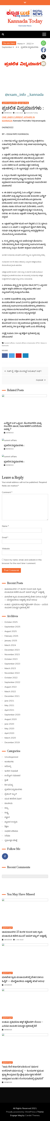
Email (5, 537)
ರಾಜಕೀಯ (8, 803)
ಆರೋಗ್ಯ (7, 766)
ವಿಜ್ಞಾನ (7, 817)
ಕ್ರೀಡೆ (6, 780)
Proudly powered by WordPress (21, 1111)
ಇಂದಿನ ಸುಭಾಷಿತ (11, 770)
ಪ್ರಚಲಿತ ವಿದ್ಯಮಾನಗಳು (9, 103)
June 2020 (9, 724)
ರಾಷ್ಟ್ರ (6, 812)
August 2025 (10, 631)
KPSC (38, 343)
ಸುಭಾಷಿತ (39, 380)
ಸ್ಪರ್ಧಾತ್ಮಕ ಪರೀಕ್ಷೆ (23, 103)
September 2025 (12, 626)
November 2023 (12, 654)
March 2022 (10, 691)
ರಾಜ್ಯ (6, 808)
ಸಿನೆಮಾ (7, 835)
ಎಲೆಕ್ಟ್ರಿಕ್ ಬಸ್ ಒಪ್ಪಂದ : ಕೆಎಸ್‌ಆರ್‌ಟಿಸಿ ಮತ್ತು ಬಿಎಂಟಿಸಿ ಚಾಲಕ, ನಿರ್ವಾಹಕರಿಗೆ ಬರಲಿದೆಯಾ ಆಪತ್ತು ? (23, 426)
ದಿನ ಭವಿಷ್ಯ (8, 784)
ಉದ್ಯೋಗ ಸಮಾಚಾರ (12, 775)
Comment (7, 492)
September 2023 (12, 663)
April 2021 (9, 710)
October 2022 (11, 677)
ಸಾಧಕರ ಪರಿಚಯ (11, 831)
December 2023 (12, 649)
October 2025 (11, 622)
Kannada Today (25, 21)
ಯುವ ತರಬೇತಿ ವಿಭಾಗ (13, 798)
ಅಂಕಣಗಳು (9, 761)
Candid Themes (32, 1115)
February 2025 (11, 636)
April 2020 (9, 733)
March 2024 (10, 645)
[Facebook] (5, 856)
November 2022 (12, 673)
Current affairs (9, 343)
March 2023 (10, 668)
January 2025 (10, 640)
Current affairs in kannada (25, 343)
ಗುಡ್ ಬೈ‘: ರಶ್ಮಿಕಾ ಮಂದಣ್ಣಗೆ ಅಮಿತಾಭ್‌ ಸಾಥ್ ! (24, 371)
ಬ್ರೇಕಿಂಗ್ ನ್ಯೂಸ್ (10, 794)
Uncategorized (11, 757)
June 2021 (9, 700)
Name (5, 526)
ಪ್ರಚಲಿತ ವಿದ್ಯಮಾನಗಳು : (14, 445)
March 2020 (10, 737)
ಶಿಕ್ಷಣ (6, 826)
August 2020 (10, 719)
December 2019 (12, 742)
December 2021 (12, 696)
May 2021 (9, 705)
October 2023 (11, 659)
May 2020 (9, 728)
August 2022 (10, 687)
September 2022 (12, 682)
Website (6, 548)
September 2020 (12, 714)
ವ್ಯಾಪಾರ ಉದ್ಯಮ (10, 821)
